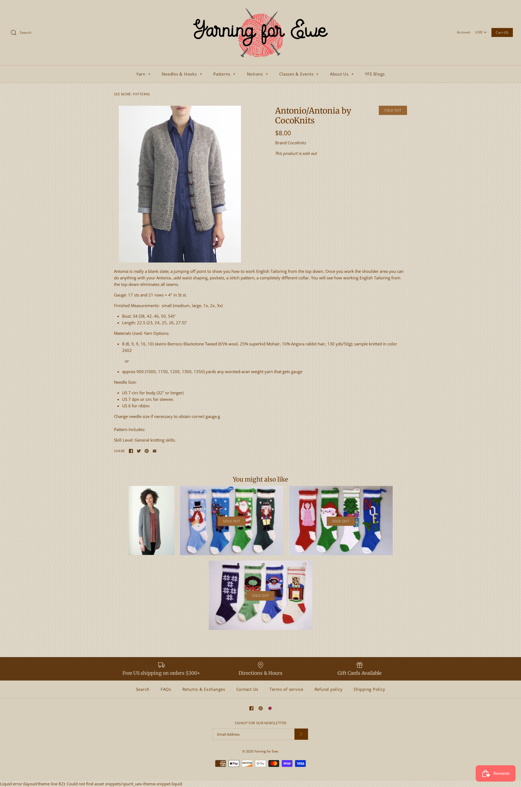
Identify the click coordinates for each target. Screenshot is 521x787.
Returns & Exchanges (203, 689)
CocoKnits (297, 142)
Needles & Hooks (182, 74)
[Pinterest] (261, 708)
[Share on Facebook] (131, 451)
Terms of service (286, 689)
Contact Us (247, 689)
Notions (257, 74)
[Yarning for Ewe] (260, 8)
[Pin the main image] (147, 451)
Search (143, 689)
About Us (342, 74)
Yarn (143, 74)
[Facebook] (251, 708)
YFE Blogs (375, 74)
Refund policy (328, 689)
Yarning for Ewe (266, 751)
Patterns (224, 74)
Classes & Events (299, 74)
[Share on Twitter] (139, 451)
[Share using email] (155, 451)
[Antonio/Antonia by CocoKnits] (180, 184)
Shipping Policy (369, 689)
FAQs (166, 689)
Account (463, 32)
